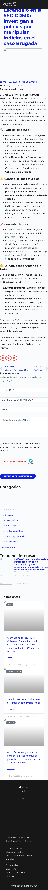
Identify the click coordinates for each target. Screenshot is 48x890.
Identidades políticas (13, 531)
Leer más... (11, 658)
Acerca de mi (9, 547)
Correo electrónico (17, 400)
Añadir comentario (16, 420)
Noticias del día (14, 848)
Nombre (8, 390)
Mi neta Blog (9, 525)
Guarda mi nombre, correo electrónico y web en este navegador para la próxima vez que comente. (23, 447)
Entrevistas (8, 515)
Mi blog (10, 876)
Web (4, 409)
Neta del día (16, 85)
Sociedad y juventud (13, 536)
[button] (3, 358)
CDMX (6, 85)
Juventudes (12, 865)
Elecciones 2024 (14, 852)
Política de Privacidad (17, 837)
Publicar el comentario (18, 476)
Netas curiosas (10, 541)
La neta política (10, 520)
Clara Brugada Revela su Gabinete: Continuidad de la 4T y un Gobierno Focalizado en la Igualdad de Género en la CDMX (23, 644)
